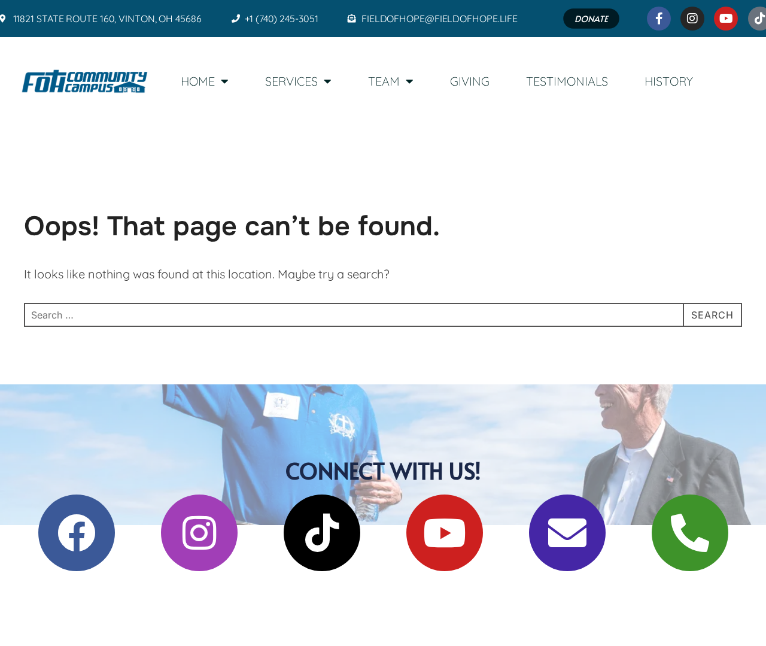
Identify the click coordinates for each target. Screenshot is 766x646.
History (669, 81)
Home (198, 81)
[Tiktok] (322, 533)
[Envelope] (567, 533)
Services (291, 81)
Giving (470, 81)
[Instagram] (693, 19)
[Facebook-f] (659, 19)
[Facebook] (76, 533)
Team (384, 81)
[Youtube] (726, 19)
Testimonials (567, 81)
